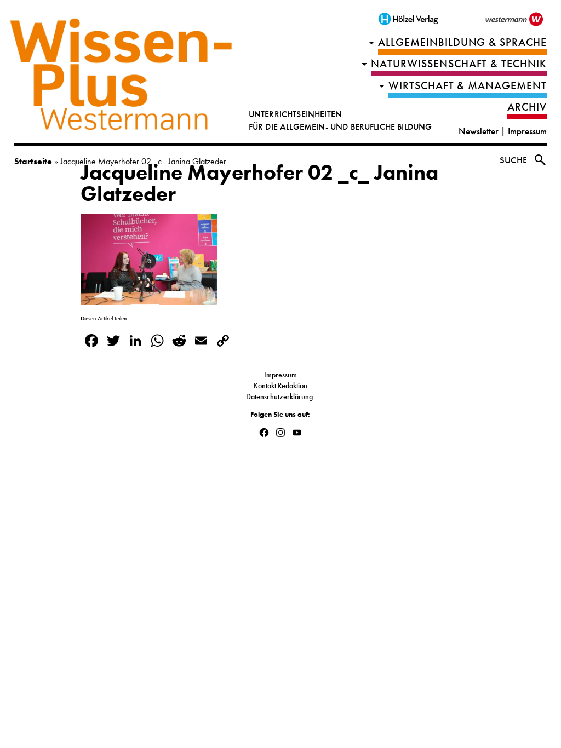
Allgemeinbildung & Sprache (462, 42)
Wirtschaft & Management (467, 86)
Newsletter (479, 131)
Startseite (33, 161)
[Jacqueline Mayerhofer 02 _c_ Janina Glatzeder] (149, 298)
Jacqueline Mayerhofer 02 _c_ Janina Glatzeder (259, 183)
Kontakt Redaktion (280, 385)
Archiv (527, 107)
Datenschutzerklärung (280, 396)
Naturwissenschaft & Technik (459, 64)
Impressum (527, 131)
